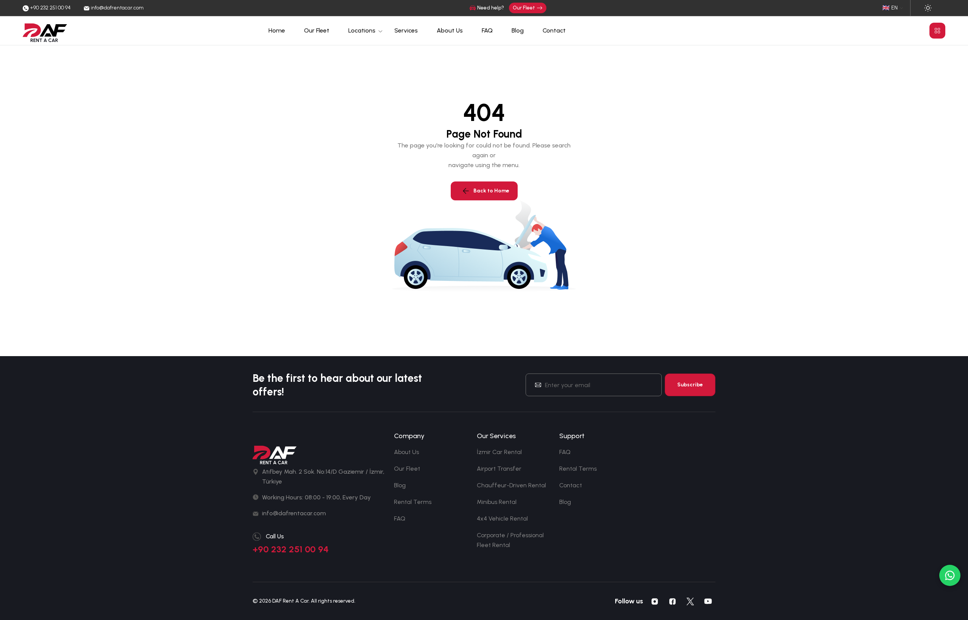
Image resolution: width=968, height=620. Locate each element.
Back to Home (491, 191)
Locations (361, 30)
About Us (450, 30)
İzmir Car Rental (499, 452)
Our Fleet (524, 8)
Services (406, 30)
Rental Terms (412, 501)
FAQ (487, 30)
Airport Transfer (499, 468)
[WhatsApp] (949, 575)
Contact (554, 30)
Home (276, 30)
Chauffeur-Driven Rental (511, 485)
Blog (518, 30)
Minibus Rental (497, 501)
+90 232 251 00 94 (291, 549)
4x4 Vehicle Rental (502, 518)
